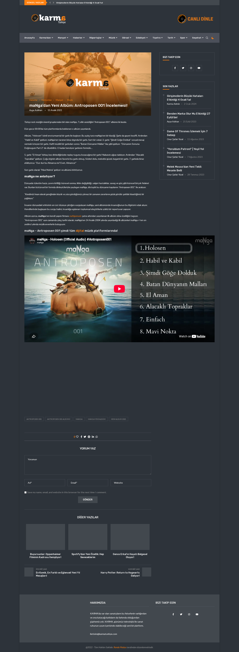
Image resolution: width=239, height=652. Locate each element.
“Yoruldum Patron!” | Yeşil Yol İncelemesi (185, 151)
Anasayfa (29, 38)
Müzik (112, 38)
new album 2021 (118, 419)
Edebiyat (141, 38)
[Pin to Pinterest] (89, 436)
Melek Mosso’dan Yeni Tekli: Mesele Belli (184, 168)
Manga (79, 419)
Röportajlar (95, 38)
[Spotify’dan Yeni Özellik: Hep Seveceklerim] (87, 537)
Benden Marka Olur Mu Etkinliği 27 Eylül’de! (188, 115)
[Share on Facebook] (81, 436)
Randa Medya (120, 647)
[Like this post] (77, 436)
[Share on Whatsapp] (97, 436)
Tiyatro (156, 38)
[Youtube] (199, 68)
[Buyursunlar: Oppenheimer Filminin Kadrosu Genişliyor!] (45, 537)
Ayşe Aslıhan (35, 110)
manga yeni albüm (97, 419)
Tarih (170, 38)
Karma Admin (173, 104)
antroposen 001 (34, 419)
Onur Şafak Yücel (175, 139)
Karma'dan (47, 100)
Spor (182, 38)
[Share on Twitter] (85, 436)
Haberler (77, 38)
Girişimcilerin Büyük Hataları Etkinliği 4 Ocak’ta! (79, 3)
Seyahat (196, 38)
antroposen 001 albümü (58, 419)
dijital (80, 231)
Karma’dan (45, 38)
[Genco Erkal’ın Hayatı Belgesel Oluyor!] (130, 537)
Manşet (62, 38)
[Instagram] (191, 68)
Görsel (125, 38)
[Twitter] (183, 68)
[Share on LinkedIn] (93, 436)
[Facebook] (175, 68)
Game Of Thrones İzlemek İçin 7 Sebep (187, 133)
